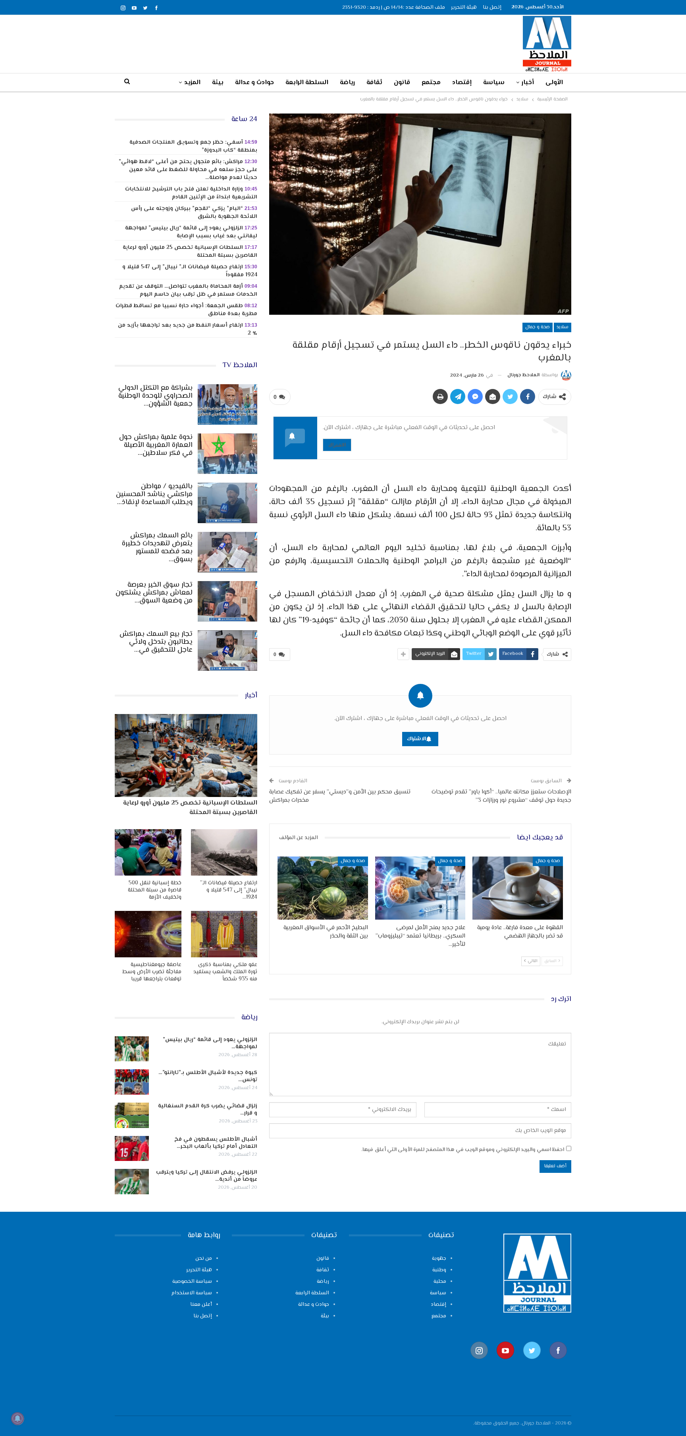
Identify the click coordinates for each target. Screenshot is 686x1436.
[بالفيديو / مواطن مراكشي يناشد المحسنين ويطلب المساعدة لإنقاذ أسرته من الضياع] (227, 503)
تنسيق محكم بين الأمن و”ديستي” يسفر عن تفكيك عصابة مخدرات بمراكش (339, 796)
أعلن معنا (201, 1305)
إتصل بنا (492, 8)
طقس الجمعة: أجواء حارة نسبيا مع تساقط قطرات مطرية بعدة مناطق (186, 310)
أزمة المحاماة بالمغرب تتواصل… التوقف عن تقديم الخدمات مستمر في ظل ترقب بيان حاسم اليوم (188, 290)
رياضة (347, 83)
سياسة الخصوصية (192, 1282)
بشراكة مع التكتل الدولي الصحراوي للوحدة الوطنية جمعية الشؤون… (155, 396)
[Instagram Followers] (479, 1363)
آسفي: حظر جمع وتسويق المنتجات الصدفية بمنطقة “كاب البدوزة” (193, 146)
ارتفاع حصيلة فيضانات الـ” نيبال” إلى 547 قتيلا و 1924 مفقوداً (189, 271)
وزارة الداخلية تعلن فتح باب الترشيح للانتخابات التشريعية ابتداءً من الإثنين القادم (191, 193)
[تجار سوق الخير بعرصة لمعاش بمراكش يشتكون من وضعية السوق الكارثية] (227, 601)
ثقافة (374, 83)
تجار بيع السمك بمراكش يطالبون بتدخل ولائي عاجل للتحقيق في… (156, 642)
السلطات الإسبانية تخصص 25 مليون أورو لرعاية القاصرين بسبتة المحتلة (190, 251)
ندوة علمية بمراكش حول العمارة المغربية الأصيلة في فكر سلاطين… (156, 445)
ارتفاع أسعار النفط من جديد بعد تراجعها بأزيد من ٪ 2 (187, 329)
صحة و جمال (537, 327)
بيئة (218, 83)
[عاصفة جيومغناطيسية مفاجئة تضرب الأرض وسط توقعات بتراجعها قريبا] (148, 934)
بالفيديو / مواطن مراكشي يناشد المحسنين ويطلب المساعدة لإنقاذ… (154, 494)
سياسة (494, 83)
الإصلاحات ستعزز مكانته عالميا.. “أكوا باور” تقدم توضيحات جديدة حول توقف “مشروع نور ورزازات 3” (501, 796)
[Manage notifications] (17, 1418)
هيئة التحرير (464, 8)
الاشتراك (337, 444)
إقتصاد (462, 83)
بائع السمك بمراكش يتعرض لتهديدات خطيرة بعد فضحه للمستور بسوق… (157, 547)
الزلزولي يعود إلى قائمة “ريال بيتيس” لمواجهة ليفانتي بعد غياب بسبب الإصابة (191, 232)
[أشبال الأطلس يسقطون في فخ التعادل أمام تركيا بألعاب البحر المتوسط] (132, 1148)
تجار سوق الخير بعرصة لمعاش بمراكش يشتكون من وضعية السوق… (154, 592)
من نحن (203, 1259)
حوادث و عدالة (254, 83)
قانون (402, 83)
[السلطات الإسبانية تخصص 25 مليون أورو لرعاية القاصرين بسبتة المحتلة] (186, 755)
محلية (440, 1282)
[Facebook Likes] (558, 1363)
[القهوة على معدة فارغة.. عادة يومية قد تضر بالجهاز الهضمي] (517, 888)
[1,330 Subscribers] (505, 1363)
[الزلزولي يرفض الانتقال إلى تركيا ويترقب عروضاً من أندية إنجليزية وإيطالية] (132, 1181)
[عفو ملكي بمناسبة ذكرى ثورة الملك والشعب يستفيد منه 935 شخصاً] (224, 934)
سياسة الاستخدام (192, 1293)
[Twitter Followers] (532, 1363)
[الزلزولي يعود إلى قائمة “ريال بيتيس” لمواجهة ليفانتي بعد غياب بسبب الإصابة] (132, 1049)
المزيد (192, 83)
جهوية (439, 1259)
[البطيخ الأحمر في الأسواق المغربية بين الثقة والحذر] (322, 888)
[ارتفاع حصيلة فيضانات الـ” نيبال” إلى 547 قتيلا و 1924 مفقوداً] (224, 852)
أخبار (528, 83)
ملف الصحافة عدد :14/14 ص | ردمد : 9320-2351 (393, 8)
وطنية (439, 1270)
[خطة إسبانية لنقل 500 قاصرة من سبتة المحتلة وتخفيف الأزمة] (148, 852)
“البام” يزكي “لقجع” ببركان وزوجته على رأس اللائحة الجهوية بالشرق (194, 212)
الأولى (554, 83)
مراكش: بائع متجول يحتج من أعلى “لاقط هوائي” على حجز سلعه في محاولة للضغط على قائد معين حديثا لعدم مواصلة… (188, 170)
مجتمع (431, 83)
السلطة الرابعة (306, 83)
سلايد (562, 327)
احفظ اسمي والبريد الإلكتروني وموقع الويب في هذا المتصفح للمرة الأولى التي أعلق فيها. (462, 1150)
